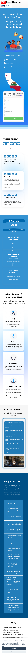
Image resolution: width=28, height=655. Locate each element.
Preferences (14, 651)
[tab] (7, 94)
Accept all (14, 648)
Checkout (15, 118)
